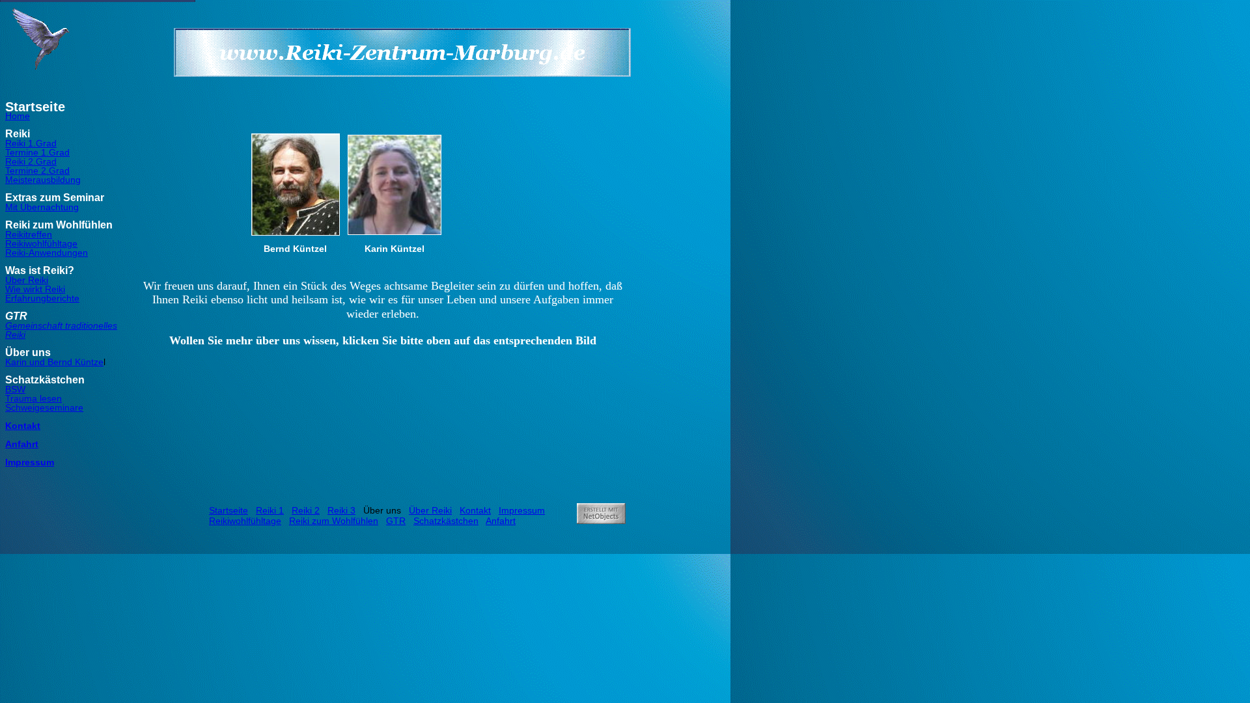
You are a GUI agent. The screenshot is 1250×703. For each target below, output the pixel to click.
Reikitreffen (28, 234)
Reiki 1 (270, 510)
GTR (396, 521)
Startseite (228, 510)
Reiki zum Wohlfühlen (333, 521)
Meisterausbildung (43, 179)
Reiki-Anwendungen (46, 252)
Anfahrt (21, 444)
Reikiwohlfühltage (41, 243)
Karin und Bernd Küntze (54, 362)
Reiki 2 (306, 510)
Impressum (29, 462)
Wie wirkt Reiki (35, 289)
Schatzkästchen (446, 521)
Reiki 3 (341, 510)
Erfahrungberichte (42, 298)
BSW (15, 389)
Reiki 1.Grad (31, 143)
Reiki (15, 334)
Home (17, 116)
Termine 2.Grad (37, 170)
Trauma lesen (33, 398)
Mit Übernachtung (42, 207)
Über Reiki (26, 280)
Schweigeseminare (44, 407)
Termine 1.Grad (37, 152)
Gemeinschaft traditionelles (61, 325)
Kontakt (22, 425)
